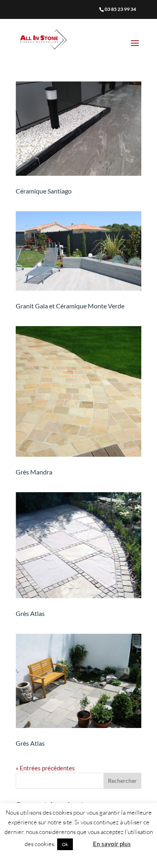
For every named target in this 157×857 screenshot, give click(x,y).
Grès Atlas (30, 613)
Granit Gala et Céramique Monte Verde (70, 306)
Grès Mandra (34, 472)
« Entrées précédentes (45, 768)
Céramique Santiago (44, 191)
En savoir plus (112, 843)
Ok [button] (65, 844)
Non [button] (82, 844)
